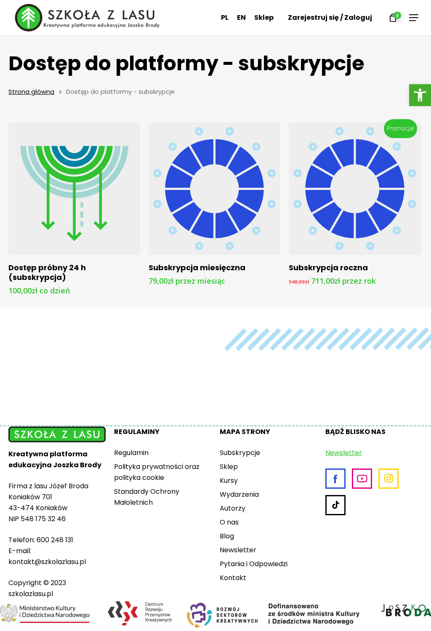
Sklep (229, 466)
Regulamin (131, 453)
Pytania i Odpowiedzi (253, 564)
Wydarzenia (239, 494)
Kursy (229, 480)
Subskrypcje (240, 453)
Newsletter (238, 550)
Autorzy (232, 508)
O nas (229, 522)
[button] (420, 95)
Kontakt (233, 578)
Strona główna (31, 92)
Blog (227, 536)
